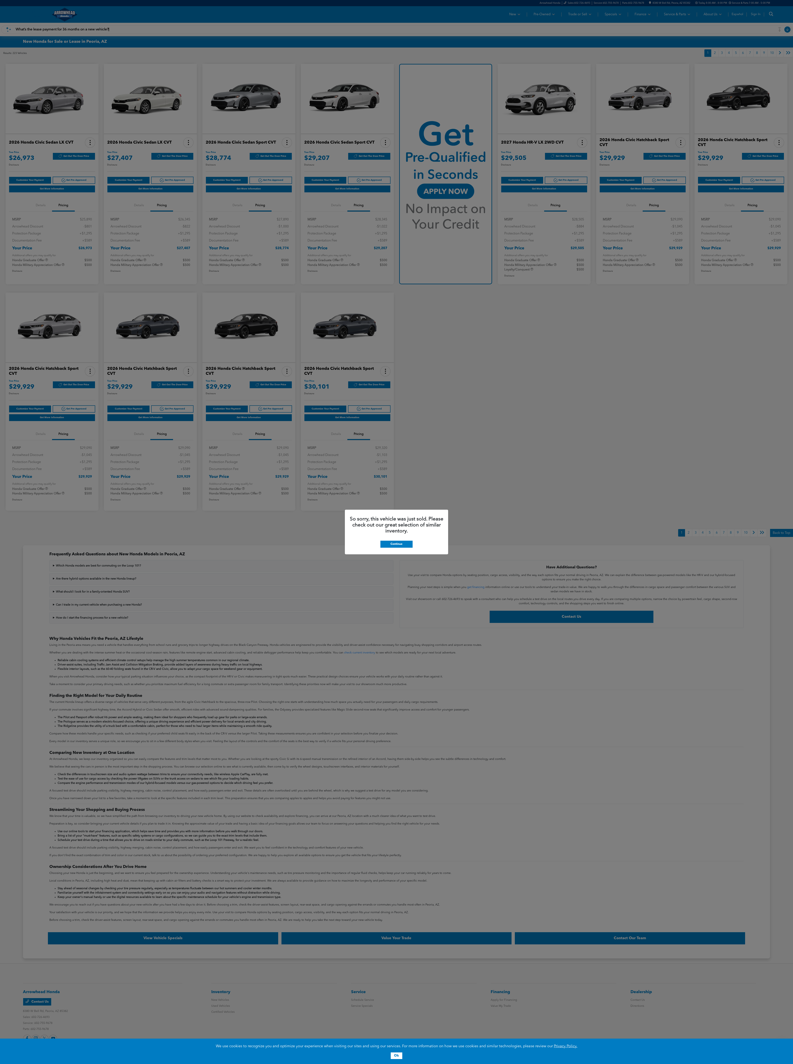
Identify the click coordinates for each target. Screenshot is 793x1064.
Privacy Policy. (565, 1046)
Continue (396, 544)
